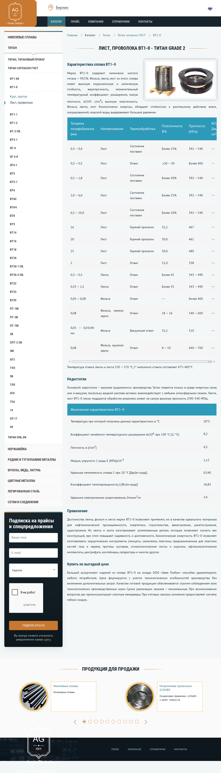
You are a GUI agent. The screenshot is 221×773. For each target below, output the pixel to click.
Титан (12, 48)
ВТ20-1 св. (17, 266)
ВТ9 (12, 224)
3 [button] (96, 721)
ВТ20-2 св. (17, 274)
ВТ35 (13, 300)
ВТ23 (13, 292)
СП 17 (13, 418)
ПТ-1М (14, 308)
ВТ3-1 (13, 139)
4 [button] (102, 721)
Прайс (75, 21)
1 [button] (84, 721)
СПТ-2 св (16, 342)
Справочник (121, 21)
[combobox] (62, 8)
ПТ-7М (14, 325)
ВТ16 (13, 241)
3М (12, 351)
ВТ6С (13, 199)
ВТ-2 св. (15, 131)
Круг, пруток (18, 96)
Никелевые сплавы (22, 37)
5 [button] (107, 721)
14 (11, 410)
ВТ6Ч (13, 207)
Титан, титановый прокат (26, 59)
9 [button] (131, 721)
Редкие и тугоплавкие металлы (32, 460)
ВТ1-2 (13, 123)
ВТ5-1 (13, 182)
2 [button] (90, 721)
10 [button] (137, 721)
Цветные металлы (21, 481)
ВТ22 (13, 283)
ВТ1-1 (13, 114)
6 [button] (113, 721)
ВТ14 (13, 232)
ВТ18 (13, 249)
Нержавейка (17, 449)
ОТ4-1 (13, 165)
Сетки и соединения (23, 502)
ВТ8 (12, 215)
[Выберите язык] (212, 8)
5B (11, 376)
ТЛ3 (12, 368)
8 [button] (125, 721)
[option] (57, 697)
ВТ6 (12, 190)
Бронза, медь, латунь (24, 470)
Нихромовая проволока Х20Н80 (175, 688)
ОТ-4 (13, 148)
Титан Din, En (17, 437)
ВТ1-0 (13, 87)
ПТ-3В (14, 317)
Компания (95, 21)
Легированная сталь (23, 491)
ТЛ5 (12, 384)
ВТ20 (13, 258)
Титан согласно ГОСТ (23, 68)
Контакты (145, 21)
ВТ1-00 (14, 78)
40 (11, 427)
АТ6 (12, 393)
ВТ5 (12, 173)
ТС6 (12, 401)
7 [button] (119, 721)
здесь (47, 639)
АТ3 (12, 359)
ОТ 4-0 (14, 156)
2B (11, 334)
